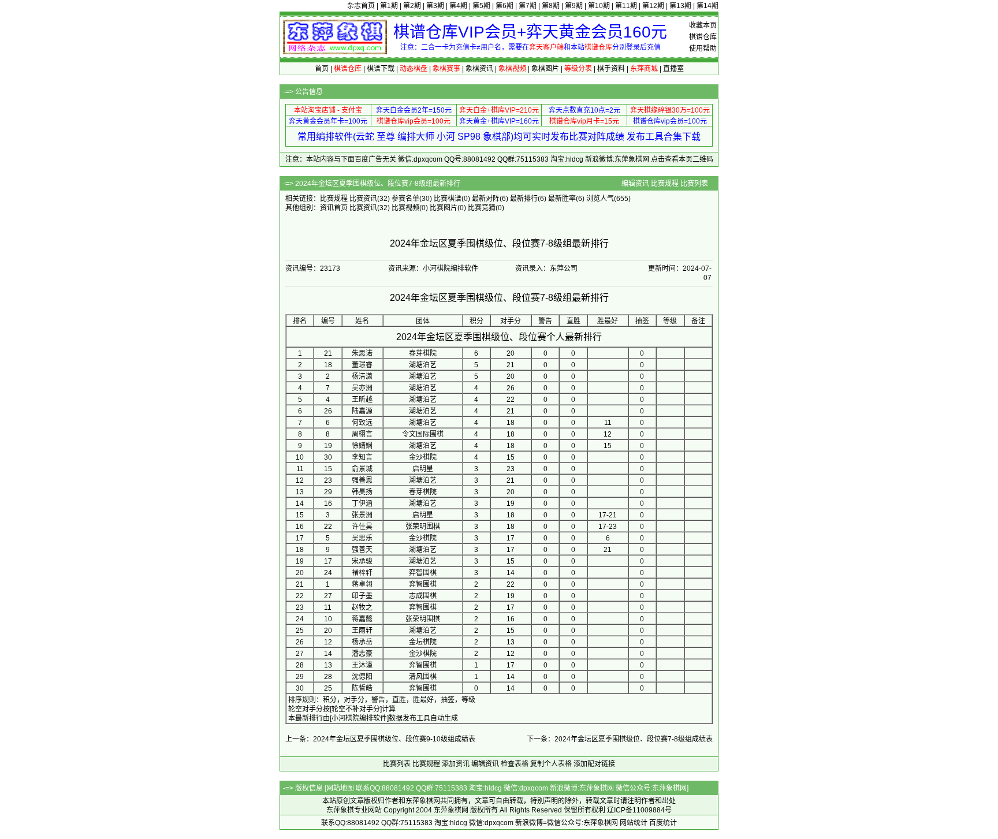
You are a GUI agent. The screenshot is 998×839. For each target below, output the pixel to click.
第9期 (574, 6)
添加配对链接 (594, 764)
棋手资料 (611, 69)
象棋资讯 (479, 69)
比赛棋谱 (447, 199)
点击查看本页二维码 (682, 159)
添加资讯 (456, 764)
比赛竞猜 (482, 208)
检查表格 (514, 764)
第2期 (412, 6)
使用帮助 (703, 48)
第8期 (551, 6)
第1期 (389, 6)
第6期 (504, 6)
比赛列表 (694, 184)
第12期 (653, 6)
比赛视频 (405, 208)
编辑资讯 (635, 184)
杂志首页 (361, 6)
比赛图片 (443, 208)
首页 (322, 69)
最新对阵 (486, 199)
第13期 (680, 6)
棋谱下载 (380, 69)
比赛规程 (665, 184)
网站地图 (340, 788)
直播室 (673, 69)
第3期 (435, 6)
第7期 (528, 6)
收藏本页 (703, 25)
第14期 (707, 6)
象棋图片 (545, 69)
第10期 (599, 6)
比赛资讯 (363, 199)
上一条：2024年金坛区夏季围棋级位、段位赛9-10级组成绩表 (380, 739)
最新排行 (524, 199)
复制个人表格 (551, 764)
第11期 (626, 6)
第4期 (458, 6)
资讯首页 (334, 208)
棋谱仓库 (703, 37)
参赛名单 (405, 199)
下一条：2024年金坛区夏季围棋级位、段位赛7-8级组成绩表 (620, 739)
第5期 (481, 6)
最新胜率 (562, 199)
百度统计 (663, 823)
